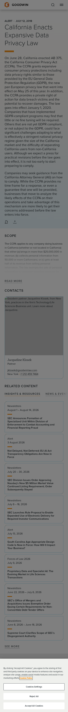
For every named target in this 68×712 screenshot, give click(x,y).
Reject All (34, 696)
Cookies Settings (34, 686)
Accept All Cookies (34, 705)
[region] (34, 685)
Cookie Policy (26, 678)
